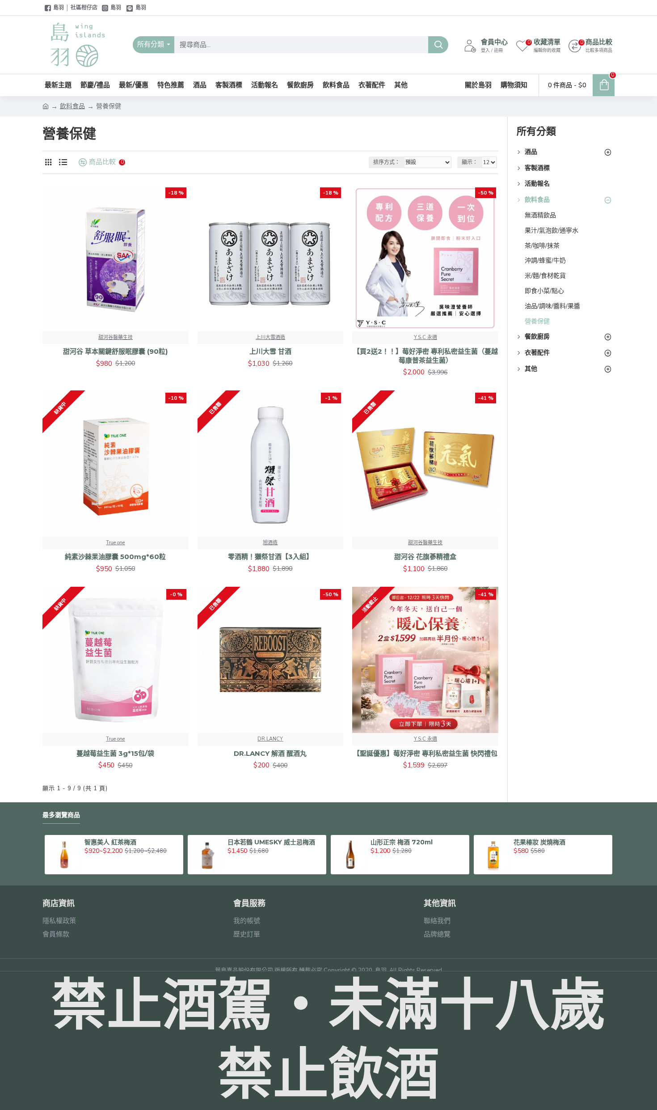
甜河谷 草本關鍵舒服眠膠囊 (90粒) (115, 351)
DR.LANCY (270, 739)
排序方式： (386, 162)
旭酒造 (270, 542)
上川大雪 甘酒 (270, 351)
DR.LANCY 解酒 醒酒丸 (270, 753)
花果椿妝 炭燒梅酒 (539, 842)
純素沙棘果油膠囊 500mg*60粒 (115, 556)
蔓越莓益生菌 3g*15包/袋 (115, 753)
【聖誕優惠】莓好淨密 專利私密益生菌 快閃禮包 (425, 753)
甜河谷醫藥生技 (115, 337)
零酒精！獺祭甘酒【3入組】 (270, 556)
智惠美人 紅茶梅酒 (110, 842)
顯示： (470, 162)
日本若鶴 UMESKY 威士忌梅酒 (271, 842)
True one (115, 542)
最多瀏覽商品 (61, 815)
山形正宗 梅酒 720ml (402, 842)
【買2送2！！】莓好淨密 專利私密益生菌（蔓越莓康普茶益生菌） (425, 355)
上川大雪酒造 (270, 337)
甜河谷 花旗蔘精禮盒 (425, 556)
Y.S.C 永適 (425, 337)
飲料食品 (72, 106)
